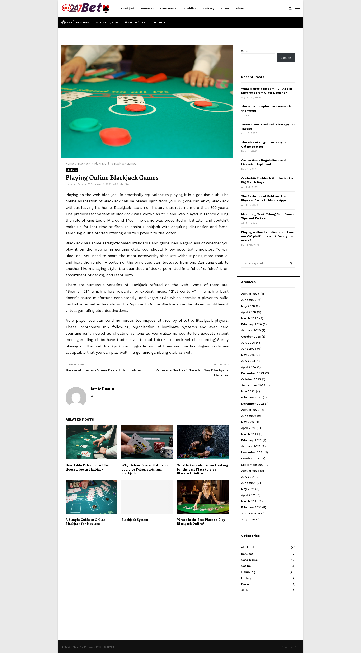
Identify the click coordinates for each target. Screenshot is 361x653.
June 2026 (248, 299)
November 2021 (252, 452)
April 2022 (248, 428)
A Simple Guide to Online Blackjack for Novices (85, 522)
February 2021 (251, 507)
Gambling (190, 8)
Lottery (208, 8)
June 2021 (248, 483)
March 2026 (249, 318)
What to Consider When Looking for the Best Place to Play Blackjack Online (202, 469)
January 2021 (250, 513)
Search (246, 51)
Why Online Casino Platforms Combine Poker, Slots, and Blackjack (144, 469)
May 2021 (247, 489)
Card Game (168, 8)
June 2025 (248, 348)
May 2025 (248, 354)
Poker (224, 8)
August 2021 (250, 470)
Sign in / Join (136, 22)
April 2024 (248, 367)
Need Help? (159, 22)
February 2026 (251, 324)
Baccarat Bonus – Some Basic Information (103, 369)
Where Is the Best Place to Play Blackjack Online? (192, 372)
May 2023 (248, 391)
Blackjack (127, 8)
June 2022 (248, 415)
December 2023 (252, 373)
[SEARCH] (290, 263)
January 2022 (251, 446)
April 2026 (248, 312)
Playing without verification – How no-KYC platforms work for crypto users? (267, 236)
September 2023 (253, 385)
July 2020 (248, 519)
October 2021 (250, 458)
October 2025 (251, 336)
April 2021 (248, 495)
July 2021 (247, 476)
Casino (246, 566)
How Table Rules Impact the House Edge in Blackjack (87, 467)
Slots (240, 8)
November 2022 (252, 403)
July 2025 (248, 342)
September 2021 (253, 464)
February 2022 (251, 440)
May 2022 (248, 421)
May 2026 (248, 306)
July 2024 (248, 360)
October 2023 (251, 379)
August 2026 (250, 293)
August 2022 (250, 409)
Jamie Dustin (78, 184)
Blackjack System (134, 520)
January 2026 (251, 330)
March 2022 (249, 434)
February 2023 (251, 397)
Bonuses (147, 8)
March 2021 (249, 501)
